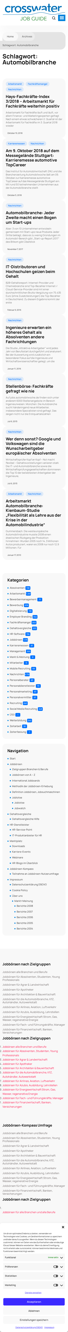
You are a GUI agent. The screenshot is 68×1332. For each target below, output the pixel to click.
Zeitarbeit (15, 726)
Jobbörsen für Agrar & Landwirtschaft (25, 984)
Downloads (18, 846)
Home (10, 36)
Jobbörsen (16, 639)
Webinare (17, 857)
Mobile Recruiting (20, 668)
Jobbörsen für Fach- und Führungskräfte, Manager (33, 1024)
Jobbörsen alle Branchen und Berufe (24, 972)
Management (17, 651)
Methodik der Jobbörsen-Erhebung (32, 786)
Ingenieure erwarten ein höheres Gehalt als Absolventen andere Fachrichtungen (28, 334)
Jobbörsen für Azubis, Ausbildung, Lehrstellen (30, 1012)
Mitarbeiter (16, 662)
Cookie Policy (20, 890)
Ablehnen (34, 1311)
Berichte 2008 (25, 906)
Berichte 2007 (25, 911)
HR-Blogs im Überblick (25, 863)
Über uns (17, 896)
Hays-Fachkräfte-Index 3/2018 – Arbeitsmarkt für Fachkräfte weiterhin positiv (32, 101)
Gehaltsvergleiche (20, 628)
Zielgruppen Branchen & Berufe (30, 769)
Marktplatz (16, 841)
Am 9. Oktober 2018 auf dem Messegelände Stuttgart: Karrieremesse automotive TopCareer (32, 157)
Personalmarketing (21, 691)
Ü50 (12, 714)
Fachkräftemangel (37, 83)
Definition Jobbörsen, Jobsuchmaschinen (36, 792)
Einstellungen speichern (34, 1320)
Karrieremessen (16, 143)
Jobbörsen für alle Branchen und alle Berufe (28, 1212)
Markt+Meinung (23, 901)
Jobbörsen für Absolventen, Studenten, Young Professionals (31, 978)
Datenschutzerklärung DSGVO (29, 1327)
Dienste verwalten (33, 1292)
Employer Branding (21, 616)
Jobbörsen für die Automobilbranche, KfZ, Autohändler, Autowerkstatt (28, 1001)
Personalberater (19, 680)
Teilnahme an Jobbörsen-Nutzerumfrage (35, 873)
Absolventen (17, 588)
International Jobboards (26, 780)
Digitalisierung (18, 611)
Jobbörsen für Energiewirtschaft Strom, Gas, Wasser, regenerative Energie (29, 1018)
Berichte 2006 (25, 917)
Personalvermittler (21, 697)
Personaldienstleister (22, 685)
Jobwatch (20, 808)
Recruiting (16, 703)
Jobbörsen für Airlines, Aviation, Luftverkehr (29, 1007)
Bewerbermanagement (23, 599)
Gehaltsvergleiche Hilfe (25, 819)
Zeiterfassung (18, 732)
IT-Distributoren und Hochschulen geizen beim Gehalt (30, 271)
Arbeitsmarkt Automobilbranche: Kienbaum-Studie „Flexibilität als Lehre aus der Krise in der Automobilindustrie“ (33, 513)
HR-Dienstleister (19, 824)
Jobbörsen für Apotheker (18, 989)
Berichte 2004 (25, 928)
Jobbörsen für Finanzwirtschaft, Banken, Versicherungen (27, 1031)
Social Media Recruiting (23, 709)
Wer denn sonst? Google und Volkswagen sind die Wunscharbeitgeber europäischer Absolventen (33, 446)
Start (13, 758)
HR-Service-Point (22, 829)
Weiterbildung (18, 720)
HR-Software (17, 634)
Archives (27, 36)
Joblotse (17, 797)
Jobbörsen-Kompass (22, 869)
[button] (63, 1227)
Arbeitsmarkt (15, 83)
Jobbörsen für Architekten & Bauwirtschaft (29, 994)
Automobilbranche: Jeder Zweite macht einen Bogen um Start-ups (31, 217)
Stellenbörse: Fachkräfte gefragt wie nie (29, 388)
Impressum (49, 1327)
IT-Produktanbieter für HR (27, 835)
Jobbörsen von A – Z (23, 775)
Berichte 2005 (25, 923)
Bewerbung (16, 605)
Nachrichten (14, 89)
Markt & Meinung (19, 657)
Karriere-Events (21, 851)
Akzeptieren (34, 1302)
